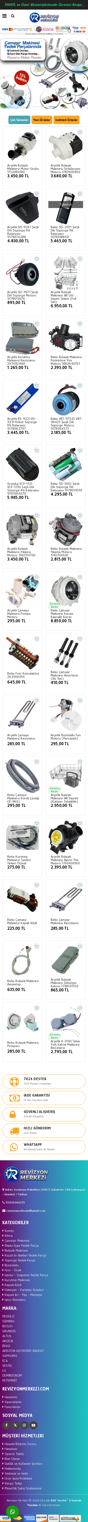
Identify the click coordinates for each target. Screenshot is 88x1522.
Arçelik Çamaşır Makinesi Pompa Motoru (19, 614)
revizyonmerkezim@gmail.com (26, 1210)
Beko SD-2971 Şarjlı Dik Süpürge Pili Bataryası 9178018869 (65, 232)
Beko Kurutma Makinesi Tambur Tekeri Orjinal (19, 860)
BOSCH (7, 1326)
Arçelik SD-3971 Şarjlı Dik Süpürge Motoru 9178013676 (22, 295)
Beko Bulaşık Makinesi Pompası (23, 1044)
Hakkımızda (12, 1468)
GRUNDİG (9, 1331)
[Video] (33, 1425)
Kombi (9, 1231)
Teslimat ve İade (16, 1473)
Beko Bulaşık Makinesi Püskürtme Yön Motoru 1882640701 (66, 360)
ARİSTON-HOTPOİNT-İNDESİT (23, 1351)
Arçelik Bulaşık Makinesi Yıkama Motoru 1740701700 (21, 552)
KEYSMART (9, 1380)
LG (4, 1370)
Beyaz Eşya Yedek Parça (21, 1245)
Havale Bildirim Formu (20, 1444)
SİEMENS (8, 1321)
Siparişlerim (13, 1402)
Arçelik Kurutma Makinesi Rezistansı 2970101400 (21, 360)
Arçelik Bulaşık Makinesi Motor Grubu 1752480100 (23, 169)
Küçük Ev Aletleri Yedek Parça (25, 1255)
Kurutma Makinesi (17, 1280)
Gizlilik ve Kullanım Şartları (23, 1463)
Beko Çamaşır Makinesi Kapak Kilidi (22, 921)
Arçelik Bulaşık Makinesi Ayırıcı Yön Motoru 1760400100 (65, 860)
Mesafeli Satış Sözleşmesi (23, 1488)
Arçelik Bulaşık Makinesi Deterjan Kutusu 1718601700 (64, 983)
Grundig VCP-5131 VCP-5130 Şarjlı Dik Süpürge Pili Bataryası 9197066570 (23, 488)
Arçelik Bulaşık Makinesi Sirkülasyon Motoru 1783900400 (65, 169)
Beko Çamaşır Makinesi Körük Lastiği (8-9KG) (23, 798)
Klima (8, 1235)
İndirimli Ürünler (66, 120)
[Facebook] (6, 1425)
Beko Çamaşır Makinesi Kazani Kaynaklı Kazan (62, 614)
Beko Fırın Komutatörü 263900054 (23, 675)
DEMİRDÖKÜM (12, 1375)
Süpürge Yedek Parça (19, 1260)
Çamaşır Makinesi (16, 1240)
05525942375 (15, 1202)
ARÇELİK (7, 1341)
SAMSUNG (9, 1356)
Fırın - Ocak (12, 1270)
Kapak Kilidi (13, 1285)
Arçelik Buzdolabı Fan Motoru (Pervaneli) (66, 736)
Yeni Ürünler (41, 120)
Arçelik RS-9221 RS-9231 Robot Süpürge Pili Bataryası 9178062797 (22, 423)
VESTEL (7, 1365)
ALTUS (6, 1336)
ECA (5, 1361)
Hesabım (10, 1397)
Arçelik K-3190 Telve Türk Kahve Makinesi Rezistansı (65, 1044)
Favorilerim (12, 1407)
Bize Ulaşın (12, 1459)
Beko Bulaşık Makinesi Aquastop (23, 982)
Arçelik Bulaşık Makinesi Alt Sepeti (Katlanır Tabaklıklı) (64, 798)
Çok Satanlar (19, 120)
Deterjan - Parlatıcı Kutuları (24, 1290)
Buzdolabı (11, 1265)
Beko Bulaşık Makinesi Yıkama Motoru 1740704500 (66, 552)
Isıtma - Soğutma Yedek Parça (26, 1275)
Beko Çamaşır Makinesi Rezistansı (65, 921)
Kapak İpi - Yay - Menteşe (23, 1295)
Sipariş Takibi (14, 1454)
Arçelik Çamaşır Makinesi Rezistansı (21, 736)
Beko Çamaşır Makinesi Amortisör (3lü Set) (65, 675)
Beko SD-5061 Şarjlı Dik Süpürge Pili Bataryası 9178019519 (66, 487)
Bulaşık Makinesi (16, 1250)
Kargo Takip (13, 1483)
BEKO (6, 1346)
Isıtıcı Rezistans (15, 1300)
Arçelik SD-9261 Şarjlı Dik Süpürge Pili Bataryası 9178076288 (23, 232)
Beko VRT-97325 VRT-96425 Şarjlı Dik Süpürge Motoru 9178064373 (67, 423)
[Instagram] (24, 1425)
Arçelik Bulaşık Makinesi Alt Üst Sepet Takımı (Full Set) (64, 297)
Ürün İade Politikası (18, 1478)
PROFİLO (8, 1316)
